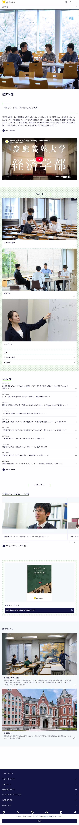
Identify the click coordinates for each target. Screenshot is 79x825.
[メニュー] (75, 2)
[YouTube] (46, 812)
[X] (18, 812)
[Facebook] (4, 812)
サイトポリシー (48, 816)
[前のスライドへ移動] (70, 542)
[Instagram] (32, 812)
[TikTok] (75, 812)
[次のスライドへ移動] (74, 542)
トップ (4, 773)
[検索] (71, 2)
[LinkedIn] (61, 812)
